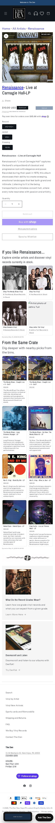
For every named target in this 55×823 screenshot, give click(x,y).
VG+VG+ (10, 127)
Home (6, 28)
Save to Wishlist (28, 236)
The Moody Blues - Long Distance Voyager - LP (11, 433)
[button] (6, 13)
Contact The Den (14, 737)
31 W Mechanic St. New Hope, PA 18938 (23, 752)
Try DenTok (11, 670)
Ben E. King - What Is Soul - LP (40, 480)
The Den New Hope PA (18, 808)
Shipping (5, 111)
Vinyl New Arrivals (14, 705)
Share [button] (8, 100)
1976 (9, 148)
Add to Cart (17, 816)
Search (9, 692)
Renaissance (36, 28)
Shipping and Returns (16, 718)
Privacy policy (47, 811)
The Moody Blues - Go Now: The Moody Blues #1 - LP (40, 433)
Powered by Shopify (17, 811)
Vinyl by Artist (12, 699)
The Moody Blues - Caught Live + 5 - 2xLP (14, 383)
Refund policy (33, 811)
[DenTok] (36, 13)
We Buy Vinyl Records (16, 730)
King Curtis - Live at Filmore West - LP (39, 527)
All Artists (19, 28)
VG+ (8, 138)
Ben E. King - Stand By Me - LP (14, 480)
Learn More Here (14, 614)
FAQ (8, 724)
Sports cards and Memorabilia (20, 711)
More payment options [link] (27, 229)
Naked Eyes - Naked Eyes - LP (13, 526)
